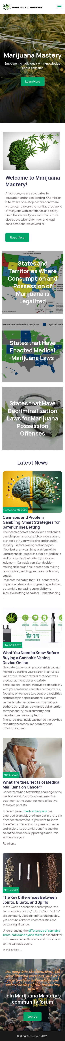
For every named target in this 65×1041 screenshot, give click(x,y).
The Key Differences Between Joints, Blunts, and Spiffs (30, 900)
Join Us (32, 1016)
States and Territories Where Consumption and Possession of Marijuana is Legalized (32, 282)
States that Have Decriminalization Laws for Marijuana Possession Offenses (32, 418)
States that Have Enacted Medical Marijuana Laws (32, 350)
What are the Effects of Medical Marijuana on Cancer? (31, 785)
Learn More (32, 81)
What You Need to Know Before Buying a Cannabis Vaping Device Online (31, 657)
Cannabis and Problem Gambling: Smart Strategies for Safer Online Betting (31, 522)
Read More (17, 237)
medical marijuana (35, 811)
